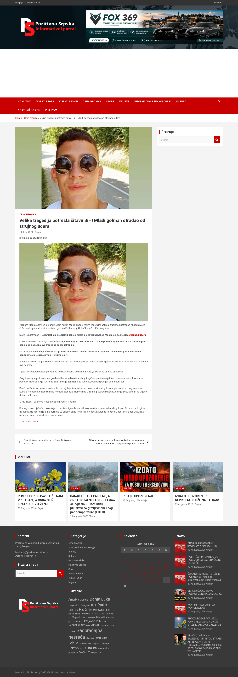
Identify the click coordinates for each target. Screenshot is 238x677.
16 (166, 568)
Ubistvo (73, 648)
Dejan (38, 232)
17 (125, 574)
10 (125, 568)
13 (145, 568)
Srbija (73, 643)
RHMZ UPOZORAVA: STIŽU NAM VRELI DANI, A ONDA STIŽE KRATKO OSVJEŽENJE (40, 500)
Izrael (77, 614)
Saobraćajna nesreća (85, 634)
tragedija (97, 644)
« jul (123, 592)
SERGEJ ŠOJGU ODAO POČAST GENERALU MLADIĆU (204, 592)
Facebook (218, 2)
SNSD (104, 638)
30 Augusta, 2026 (27, 508)
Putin (99, 621)
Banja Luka (100, 599)
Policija (111, 617)
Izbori (71, 614)
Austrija (84, 599)
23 (166, 574)
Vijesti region (68, 101)
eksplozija (73, 610)
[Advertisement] (119, 73)
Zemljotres (94, 652)
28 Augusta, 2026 (79, 516)
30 (166, 580)
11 (131, 568)
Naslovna (24, 101)
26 (138, 580)
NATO (83, 617)
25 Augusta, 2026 (184, 504)
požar (71, 621)
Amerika (73, 599)
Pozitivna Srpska (77, 564)
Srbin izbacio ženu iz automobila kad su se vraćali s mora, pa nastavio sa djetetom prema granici (116, 442)
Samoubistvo (107, 625)
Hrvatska (98, 609)
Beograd (85, 605)
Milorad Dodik (98, 614)
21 (152, 574)
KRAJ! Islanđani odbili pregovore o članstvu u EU (202, 544)
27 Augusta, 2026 (132, 500)
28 (152, 580)
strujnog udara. (138, 334)
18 (131, 574)
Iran (108, 609)
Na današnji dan (29, 109)
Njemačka (101, 617)
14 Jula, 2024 (26, 232)
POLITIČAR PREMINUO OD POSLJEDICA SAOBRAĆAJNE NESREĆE (204, 559)
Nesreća (91, 618)
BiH (93, 605)
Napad (76, 617)
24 (125, 580)
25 (131, 580)
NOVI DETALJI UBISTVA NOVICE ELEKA (201, 606)
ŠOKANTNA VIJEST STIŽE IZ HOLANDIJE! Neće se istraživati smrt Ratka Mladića (204, 576)
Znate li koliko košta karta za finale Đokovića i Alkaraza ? (47, 442)
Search (217, 140)
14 (152, 568)
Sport (110, 101)
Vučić (83, 652)
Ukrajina (91, 648)
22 (159, 574)
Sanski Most (31, 421)
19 (138, 574)
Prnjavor (89, 621)
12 (138, 568)
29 (159, 580)
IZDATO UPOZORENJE (138, 496)
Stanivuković (85, 643)
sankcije (71, 631)
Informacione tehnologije (152, 101)
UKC (82, 648)
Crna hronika (92, 101)
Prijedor (79, 621)
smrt (98, 637)
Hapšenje (85, 609)
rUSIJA (95, 625)
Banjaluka (73, 605)
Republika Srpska (79, 625)
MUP (108, 614)
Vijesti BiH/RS (45, 101)
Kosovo (86, 613)
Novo (181, 536)
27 (145, 580)
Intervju (51, 109)
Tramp (105, 643)
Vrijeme (124, 101)
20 (145, 574)
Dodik (102, 604)
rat (105, 621)
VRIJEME (24, 457)
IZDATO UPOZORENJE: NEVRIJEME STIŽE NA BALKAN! (197, 498)
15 (159, 568)
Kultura (181, 101)
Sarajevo (90, 638)
